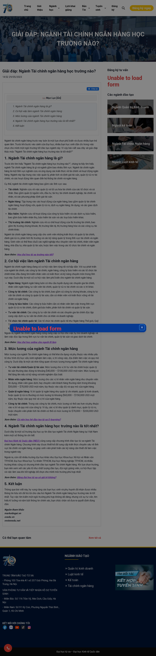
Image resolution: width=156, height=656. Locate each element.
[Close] (142, 327)
